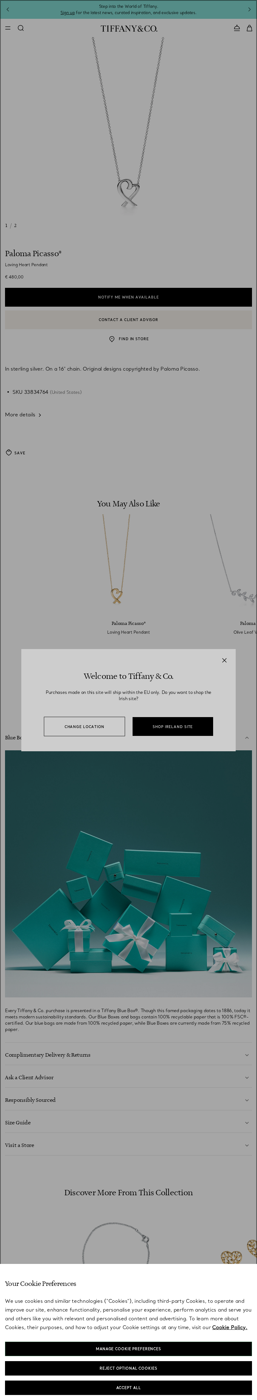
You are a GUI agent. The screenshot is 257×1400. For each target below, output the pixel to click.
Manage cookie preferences (128, 1349)
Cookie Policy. (229, 1327)
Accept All (128, 1388)
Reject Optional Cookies (128, 1368)
